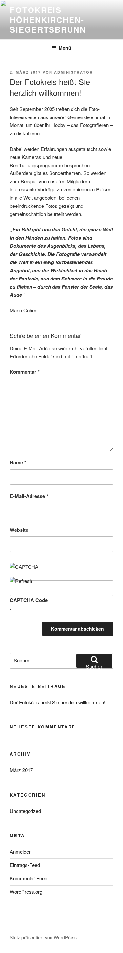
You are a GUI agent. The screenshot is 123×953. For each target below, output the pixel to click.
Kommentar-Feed (28, 878)
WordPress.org (26, 891)
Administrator (73, 72)
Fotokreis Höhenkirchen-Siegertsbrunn (48, 19)
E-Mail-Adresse (29, 496)
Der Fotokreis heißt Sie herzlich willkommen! (57, 702)
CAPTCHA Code (29, 599)
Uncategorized (25, 810)
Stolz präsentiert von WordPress (43, 937)
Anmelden (20, 851)
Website (19, 529)
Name (18, 462)
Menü (65, 48)
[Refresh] (21, 580)
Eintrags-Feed (25, 864)
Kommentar (25, 371)
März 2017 (21, 769)
